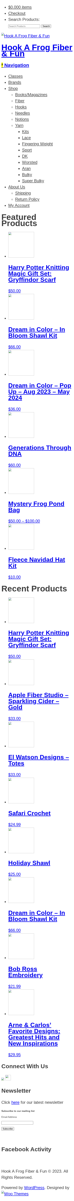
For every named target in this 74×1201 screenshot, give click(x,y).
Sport (27, 150)
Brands (14, 82)
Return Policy (27, 199)
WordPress (34, 1187)
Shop (13, 88)
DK (25, 156)
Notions (22, 119)
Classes (15, 76)
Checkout (16, 13)
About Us (16, 187)
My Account (19, 205)
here (15, 1102)
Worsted (29, 162)
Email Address (9, 1117)
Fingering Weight (37, 143)
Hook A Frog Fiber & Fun (36, 50)
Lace (26, 137)
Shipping (23, 193)
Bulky (27, 174)
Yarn (19, 125)
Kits (25, 131)
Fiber (19, 100)
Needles (22, 113)
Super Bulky (33, 180)
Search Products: (24, 19)
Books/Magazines (31, 94)
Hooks (21, 107)
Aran (26, 168)
